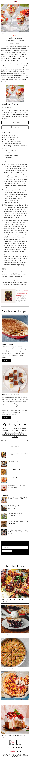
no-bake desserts (10, 432)
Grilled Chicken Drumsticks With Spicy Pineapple (18, 454)
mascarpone (25, 430)
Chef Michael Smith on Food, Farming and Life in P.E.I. (17, 514)
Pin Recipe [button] (16, 127)
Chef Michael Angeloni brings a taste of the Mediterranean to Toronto (18, 531)
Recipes (15, 35)
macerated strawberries (8, 430)
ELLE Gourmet (16, 43)
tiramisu (15, 436)
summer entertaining (21, 434)
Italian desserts (14, 428)
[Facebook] (4, 424)
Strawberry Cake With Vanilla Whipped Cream (17, 486)
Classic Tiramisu (7, 344)
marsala (18, 430)
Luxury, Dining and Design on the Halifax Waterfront (18, 522)
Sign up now (7, 551)
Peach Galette (12, 478)
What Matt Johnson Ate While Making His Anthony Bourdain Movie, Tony (17, 507)
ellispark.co (13, 751)
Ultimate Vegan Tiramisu (10, 395)
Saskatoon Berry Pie (14, 461)
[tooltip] (8, 747)
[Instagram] (9, 424)
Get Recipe (6, 360)
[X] (15, 424)
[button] (28, 440)
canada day (6, 428)
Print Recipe (16, 122)
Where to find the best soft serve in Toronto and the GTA (18, 498)
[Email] (25, 424)
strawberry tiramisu (8, 434)
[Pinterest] (20, 424)
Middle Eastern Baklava (15, 469)
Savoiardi (17, 349)
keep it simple (23, 428)
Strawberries (20, 432)
